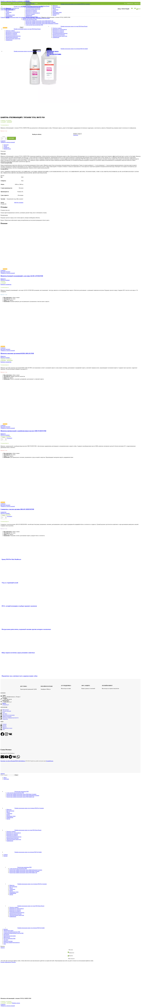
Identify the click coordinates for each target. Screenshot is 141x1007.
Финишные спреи (10, 15)
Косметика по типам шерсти (13, 32)
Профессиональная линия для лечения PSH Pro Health (74, 48)
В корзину (11, 138)
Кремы (7, 13)
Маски (7, 11)
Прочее (7, 17)
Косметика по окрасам (11, 33)
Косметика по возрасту (11, 34)
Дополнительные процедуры (13, 38)
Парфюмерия (9, 16)
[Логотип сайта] (10, 9)
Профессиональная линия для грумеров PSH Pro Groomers (75, 4)
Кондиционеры (56, 7)
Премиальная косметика (12, 37)
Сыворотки (8, 12)
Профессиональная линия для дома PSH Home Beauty (74, 26)
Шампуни (55, 5)
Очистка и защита (10, 30)
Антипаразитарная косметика (13, 36)
